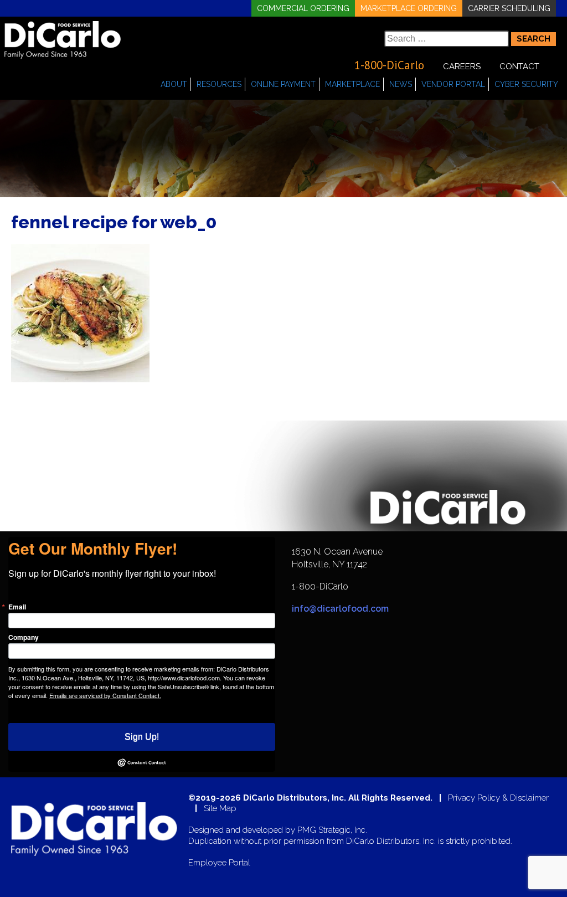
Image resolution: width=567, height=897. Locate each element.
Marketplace (352, 84)
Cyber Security (526, 84)
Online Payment (283, 84)
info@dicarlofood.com (340, 608)
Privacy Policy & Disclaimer (498, 798)
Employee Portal (219, 863)
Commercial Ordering (303, 8)
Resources (219, 84)
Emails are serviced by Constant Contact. (105, 695)
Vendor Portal (453, 84)
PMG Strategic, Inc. (332, 830)
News (400, 84)
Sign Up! (142, 736)
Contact (519, 66)
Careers (462, 66)
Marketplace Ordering (408, 8)
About (174, 84)
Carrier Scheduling (509, 8)
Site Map (220, 808)
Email (17, 606)
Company (23, 637)
